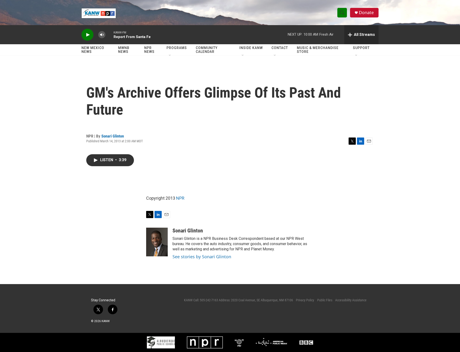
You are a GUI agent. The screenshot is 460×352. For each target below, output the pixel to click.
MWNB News (123, 50)
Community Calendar (207, 50)
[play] (87, 35)
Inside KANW (251, 48)
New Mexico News (92, 50)
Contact (279, 48)
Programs (177, 48)
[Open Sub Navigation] (170, 55)
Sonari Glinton (112, 136)
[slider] (109, 34)
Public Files (324, 300)
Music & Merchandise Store (318, 50)
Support (361, 48)
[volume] (102, 34)
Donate (366, 12)
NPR (180, 198)
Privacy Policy (305, 300)
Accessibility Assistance (351, 300)
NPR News (149, 50)
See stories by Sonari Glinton (201, 256)
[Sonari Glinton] (157, 242)
